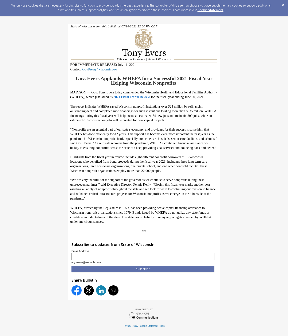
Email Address (80, 251)
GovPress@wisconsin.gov (99, 69)
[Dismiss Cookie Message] (282, 4)
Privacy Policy (131, 326)
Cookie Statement (210, 10)
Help (162, 326)
